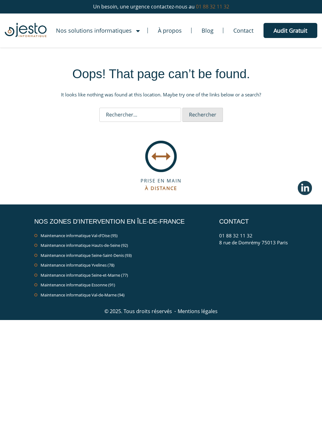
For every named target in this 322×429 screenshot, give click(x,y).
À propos (170, 30)
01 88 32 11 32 (212, 6)
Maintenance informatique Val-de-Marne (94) (83, 295)
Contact (243, 30)
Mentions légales (198, 311)
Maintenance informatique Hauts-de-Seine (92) (84, 245)
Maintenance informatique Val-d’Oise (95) (79, 235)
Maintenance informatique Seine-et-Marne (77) (84, 275)
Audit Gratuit (290, 30)
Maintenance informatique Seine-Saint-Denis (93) (86, 255)
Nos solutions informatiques (94, 30)
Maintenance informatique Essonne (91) (78, 285)
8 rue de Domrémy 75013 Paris (253, 242)
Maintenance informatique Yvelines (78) (77, 265)
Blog (208, 30)
